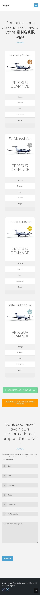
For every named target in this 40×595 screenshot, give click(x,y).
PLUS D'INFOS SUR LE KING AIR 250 (20, 390)
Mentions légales (8, 586)
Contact (33, 583)
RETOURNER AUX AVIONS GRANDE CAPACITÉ (20, 403)
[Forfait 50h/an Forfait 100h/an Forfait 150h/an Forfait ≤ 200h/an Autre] (20, 515)
